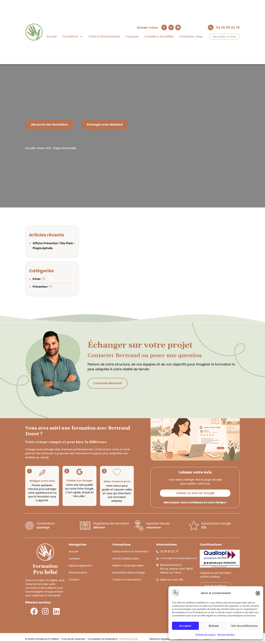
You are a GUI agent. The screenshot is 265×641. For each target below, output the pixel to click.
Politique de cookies (205, 634)
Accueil (51, 36)
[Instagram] (171, 27)
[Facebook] (34, 611)
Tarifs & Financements (104, 36)
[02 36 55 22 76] (210, 27)
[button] (258, 593)
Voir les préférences (244, 625)
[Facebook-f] (164, 27)
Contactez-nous (190, 36)
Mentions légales (226, 634)
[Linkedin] (178, 27)
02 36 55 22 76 (228, 27)
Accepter (185, 625)
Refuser (214, 625)
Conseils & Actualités (159, 36)
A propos (132, 36)
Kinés (37, 279)
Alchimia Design (128, 639)
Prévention (40, 286)
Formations (70, 36)
